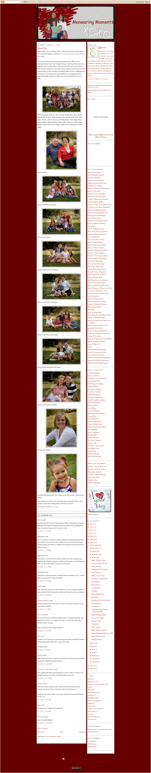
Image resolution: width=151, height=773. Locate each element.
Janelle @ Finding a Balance (97, 234)
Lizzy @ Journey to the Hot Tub (98, 293)
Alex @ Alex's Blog (94, 172)
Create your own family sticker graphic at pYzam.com (76, 761)
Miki (38, 636)
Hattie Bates (53, 501)
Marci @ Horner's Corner (96, 299)
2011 (91, 533)
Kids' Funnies (96, 585)
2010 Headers (92, 741)
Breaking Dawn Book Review (101, 600)
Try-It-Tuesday (96, 572)
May (93, 649)
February (94, 659)
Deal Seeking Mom (94, 381)
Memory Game (96, 621)
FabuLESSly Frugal (94, 394)
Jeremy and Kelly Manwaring (97, 258)
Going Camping (97, 639)
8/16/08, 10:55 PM (44, 678)
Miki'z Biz (91, 309)
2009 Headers (92, 747)
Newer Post (40, 732)
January (94, 662)
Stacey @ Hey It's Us (94, 344)
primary (90, 703)
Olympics (95, 591)
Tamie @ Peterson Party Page (97, 349)
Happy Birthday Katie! (99, 560)
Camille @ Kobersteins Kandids (98, 199)
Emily (39, 705)
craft (89, 687)
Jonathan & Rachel (43, 600)
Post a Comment (42, 728)
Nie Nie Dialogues (93, 419)
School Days (96, 582)
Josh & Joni (41, 717)
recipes (90, 706)
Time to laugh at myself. (99, 563)
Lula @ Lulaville (93, 296)
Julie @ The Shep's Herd (95, 266)
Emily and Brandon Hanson (96, 223)
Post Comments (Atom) (53, 736)
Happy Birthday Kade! (99, 636)
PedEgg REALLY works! (99, 569)
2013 (91, 527)
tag (89, 714)
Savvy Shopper (92, 429)
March (94, 655)
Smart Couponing (93, 437)
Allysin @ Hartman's (94, 178)
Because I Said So (93, 376)
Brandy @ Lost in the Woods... (97, 194)
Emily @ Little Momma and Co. (98, 221)
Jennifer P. (40, 683)
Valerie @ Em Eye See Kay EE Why (99, 358)
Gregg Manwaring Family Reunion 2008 (100, 610)
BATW (90, 679)
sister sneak (91, 711)
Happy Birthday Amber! (99, 630)
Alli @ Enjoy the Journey (96, 175)
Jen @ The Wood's (93, 237)
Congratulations (97, 603)
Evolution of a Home (94, 392)
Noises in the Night (98, 618)
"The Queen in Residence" (45, 669)
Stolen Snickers (96, 566)
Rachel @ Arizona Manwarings (98, 331)
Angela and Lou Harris (95, 186)
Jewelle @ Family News (95, 261)
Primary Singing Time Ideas (96, 427)
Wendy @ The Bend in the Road (98, 360)
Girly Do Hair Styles (94, 402)
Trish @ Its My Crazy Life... (96, 355)
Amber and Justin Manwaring (97, 183)
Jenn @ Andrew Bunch (95, 242)
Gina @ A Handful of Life (96, 229)
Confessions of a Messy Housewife (99, 207)
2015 (91, 524)
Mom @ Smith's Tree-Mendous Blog (99, 315)
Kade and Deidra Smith (95, 277)
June (93, 646)
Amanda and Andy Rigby (96, 180)
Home (62, 732)
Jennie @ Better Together (96, 248)
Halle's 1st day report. (98, 575)
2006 (91, 668)
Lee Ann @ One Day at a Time (97, 291)
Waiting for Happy (93, 454)
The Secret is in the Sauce (96, 446)
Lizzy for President (94, 411)
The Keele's (95, 624)
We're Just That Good (94, 456)
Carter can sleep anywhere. (96, 684)
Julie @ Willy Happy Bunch (97, 269)
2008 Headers (92, 744)
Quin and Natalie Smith (95, 328)
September (95, 554)
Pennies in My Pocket (95, 421)
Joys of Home (92, 408)
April (93, 652)
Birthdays (91, 682)
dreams (90, 690)
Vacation (90, 719)
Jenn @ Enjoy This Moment (97, 245)
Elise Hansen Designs (94, 389)
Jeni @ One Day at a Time (96, 239)
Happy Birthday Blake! (99, 615)
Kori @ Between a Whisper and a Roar (100, 288)
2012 (91, 530)
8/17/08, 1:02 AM (44, 700)
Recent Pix (42, 48)
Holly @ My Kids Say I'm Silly (97, 231)
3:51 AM (55, 506)
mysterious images (94, 700)
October (94, 551)
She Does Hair (92, 435)
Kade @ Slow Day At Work (96, 274)
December (95, 545)
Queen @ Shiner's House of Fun (98, 325)
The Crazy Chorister (94, 440)
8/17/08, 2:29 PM (44, 711)
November (95, 548)
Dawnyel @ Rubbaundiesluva (97, 210)
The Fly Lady (92, 443)
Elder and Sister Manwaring (96, 215)
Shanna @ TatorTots (94, 336)
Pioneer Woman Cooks (95, 424)
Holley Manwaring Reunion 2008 (102, 633)
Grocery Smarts (92, 405)
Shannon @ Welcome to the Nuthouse (100, 339)
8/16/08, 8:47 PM (44, 609)
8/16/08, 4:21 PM (44, 567)
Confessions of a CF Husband (97, 378)
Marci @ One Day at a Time (96, 301)
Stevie (90, 347)
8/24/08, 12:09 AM (44, 723)
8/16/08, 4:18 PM (44, 550)
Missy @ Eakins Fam (94, 312)
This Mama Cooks (93, 448)
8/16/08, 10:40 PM (44, 664)
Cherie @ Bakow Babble (96, 202)
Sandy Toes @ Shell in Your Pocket (99, 333)
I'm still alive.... (96, 606)
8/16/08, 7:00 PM (44, 595)
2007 (91, 665)
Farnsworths (91, 226)
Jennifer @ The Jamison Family (98, 256)
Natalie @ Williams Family (96, 318)
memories (91, 695)
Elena (103, 47)
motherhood (92, 698)
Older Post (82, 732)
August (94, 557)
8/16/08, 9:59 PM (44, 650)
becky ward (41, 615)
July (93, 643)
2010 (91, 536)
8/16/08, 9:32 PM (44, 631)
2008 (91, 542)
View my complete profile (98, 79)
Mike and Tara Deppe (94, 307)
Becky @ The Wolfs (94, 191)
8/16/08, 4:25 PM (44, 581)
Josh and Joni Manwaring (96, 264)
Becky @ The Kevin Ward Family (98, 188)
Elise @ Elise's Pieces (94, 218)
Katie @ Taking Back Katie (96, 282)
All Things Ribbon (94, 373)
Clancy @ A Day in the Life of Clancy (100, 205)
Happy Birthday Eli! (98, 594)
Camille (39, 520)
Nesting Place (92, 416)
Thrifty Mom (92, 451)
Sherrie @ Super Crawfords (96, 341)
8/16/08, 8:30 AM (44, 531)
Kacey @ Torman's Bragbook (97, 272)
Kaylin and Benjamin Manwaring (98, 285)
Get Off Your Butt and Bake (96, 400)
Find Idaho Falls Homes (95, 397)
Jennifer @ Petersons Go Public (98, 250)
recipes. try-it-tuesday (95, 708)
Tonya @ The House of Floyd (97, 352)
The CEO (40, 655)
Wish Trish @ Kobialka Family (97, 363)
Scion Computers (93, 432)
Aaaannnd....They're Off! (99, 579)
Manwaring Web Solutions (96, 413)
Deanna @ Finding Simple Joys (98, 213)
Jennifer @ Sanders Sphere (96, 253)
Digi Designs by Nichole (95, 384)
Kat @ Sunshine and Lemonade (98, 280)
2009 (91, 539)
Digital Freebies (93, 386)
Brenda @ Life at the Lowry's (97, 196)
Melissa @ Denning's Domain (97, 304)
